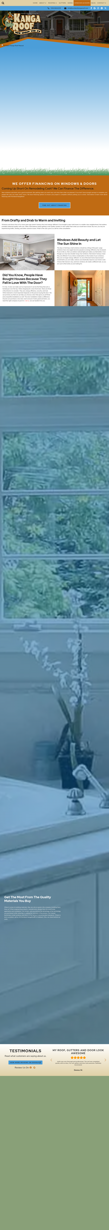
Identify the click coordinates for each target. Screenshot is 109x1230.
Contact (100, 3)
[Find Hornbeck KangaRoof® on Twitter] (105, 8)
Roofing (51, 3)
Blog (93, 3)
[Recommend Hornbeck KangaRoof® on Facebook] (31, 1067)
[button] (51, 1060)
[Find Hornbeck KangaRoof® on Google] (94, 8)
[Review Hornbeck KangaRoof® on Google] (34, 1067)
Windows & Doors (82, 3)
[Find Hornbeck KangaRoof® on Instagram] (98, 8)
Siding (70, 3)
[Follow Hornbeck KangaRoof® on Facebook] (91, 8)
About (42, 3)
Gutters (62, 3)
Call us (27, 301)
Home (35, 3)
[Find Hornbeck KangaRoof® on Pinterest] (102, 8)
